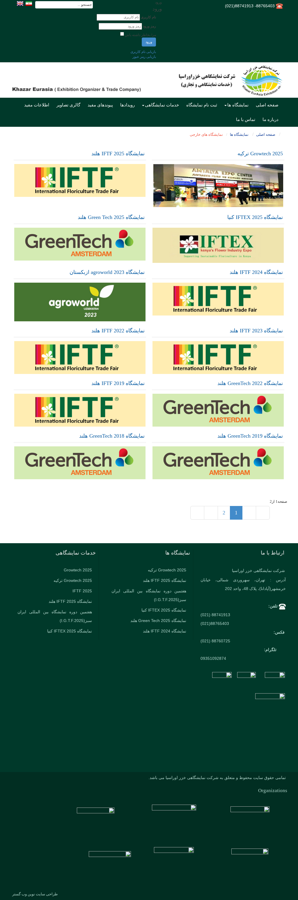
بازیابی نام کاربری (143, 52)
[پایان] (197, 513)
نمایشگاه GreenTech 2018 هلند (112, 436)
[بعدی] (211, 513)
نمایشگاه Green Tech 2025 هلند (111, 217)
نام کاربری (148, 17)
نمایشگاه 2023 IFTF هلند (256, 331)
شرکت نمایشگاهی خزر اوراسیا (258, 570)
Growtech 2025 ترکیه (260, 153)
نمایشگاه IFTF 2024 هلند (256, 272)
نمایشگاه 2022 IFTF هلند (118, 331)
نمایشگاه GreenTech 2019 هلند (250, 436)
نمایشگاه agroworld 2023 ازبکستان (107, 272)
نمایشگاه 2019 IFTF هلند (118, 383)
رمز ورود (149, 26)
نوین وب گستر (23, 894)
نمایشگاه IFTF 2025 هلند (118, 153)
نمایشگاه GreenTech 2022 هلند (250, 383)
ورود (149, 42)
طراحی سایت (47, 894)
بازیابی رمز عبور (144, 57)
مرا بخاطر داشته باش (140, 35)
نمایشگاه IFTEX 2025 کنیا (255, 217)
